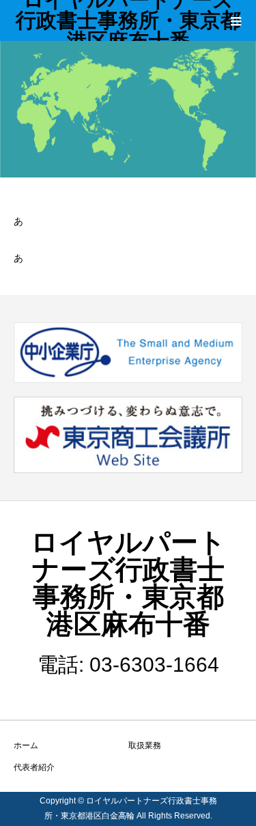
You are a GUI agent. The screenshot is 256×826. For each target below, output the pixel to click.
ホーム (26, 745)
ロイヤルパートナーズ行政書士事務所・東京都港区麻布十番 (128, 20)
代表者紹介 (34, 767)
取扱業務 (144, 745)
